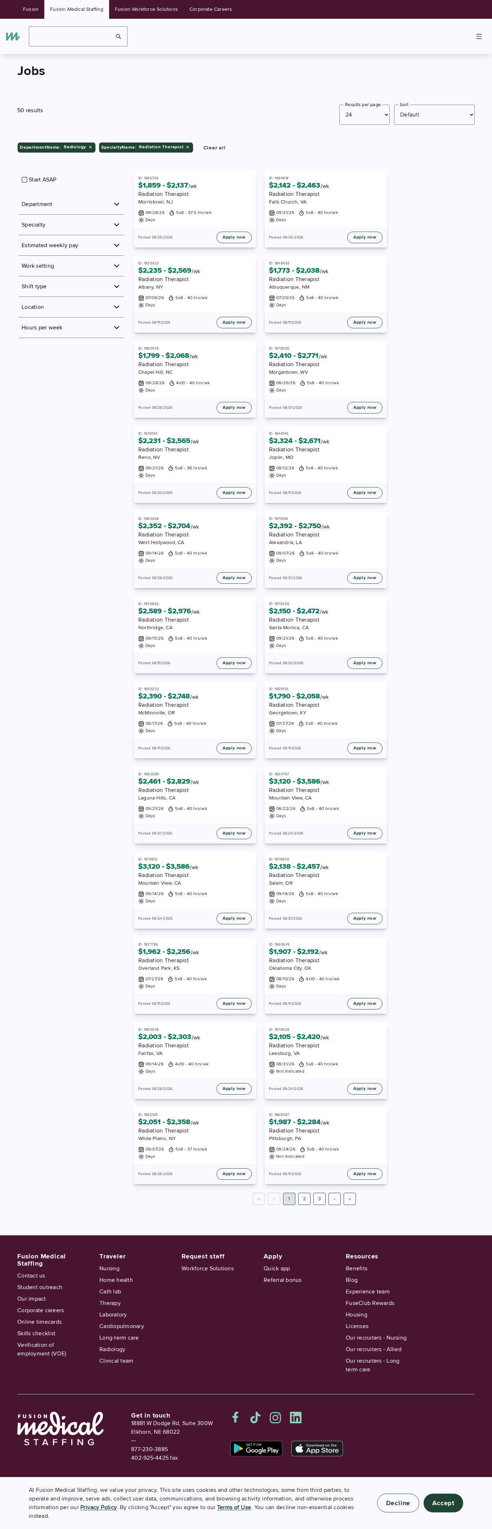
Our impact (31, 1298)
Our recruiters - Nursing (376, 1337)
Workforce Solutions (208, 1268)
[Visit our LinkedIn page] (295, 1417)
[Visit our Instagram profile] (275, 1417)
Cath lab (110, 1291)
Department (37, 204)
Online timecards (39, 1322)
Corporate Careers (210, 9)
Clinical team (116, 1360)
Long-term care (119, 1337)
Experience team (368, 1291)
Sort (404, 104)
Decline (398, 1503)
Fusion (31, 9)
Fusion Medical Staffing (76, 9)
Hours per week (42, 327)
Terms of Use (234, 1507)
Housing (356, 1314)
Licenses (357, 1326)
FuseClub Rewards (370, 1303)
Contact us (31, 1275)
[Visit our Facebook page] (235, 1417)
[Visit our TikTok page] (255, 1417)
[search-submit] (119, 36)
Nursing (109, 1268)
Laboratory (113, 1314)
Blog (352, 1280)
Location (33, 307)
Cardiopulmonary (121, 1326)
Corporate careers (40, 1310)
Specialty (33, 224)
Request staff (203, 1256)
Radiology (112, 1349)
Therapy (110, 1303)
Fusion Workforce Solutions (146, 9)
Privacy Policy (98, 1507)
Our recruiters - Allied (374, 1349)
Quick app (277, 1268)
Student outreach (39, 1287)
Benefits (356, 1268)
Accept (443, 1503)
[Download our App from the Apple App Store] (317, 1448)
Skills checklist (36, 1333)
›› (349, 1199)
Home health (116, 1280)
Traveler (112, 1256)
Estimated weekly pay (50, 245)
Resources (362, 1256)
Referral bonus (283, 1280)
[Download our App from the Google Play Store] (256, 1448)
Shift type (34, 286)
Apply (273, 1256)
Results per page (363, 104)
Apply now (234, 237)
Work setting (38, 266)
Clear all (214, 148)
